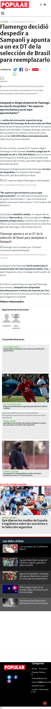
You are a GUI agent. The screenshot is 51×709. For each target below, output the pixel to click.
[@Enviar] (2, 79)
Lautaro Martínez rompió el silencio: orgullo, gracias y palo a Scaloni (33, 562)
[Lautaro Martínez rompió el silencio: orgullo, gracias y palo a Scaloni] (10, 562)
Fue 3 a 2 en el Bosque (12, 404)
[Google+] (27, 70)
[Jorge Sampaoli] (16, 318)
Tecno (41, 686)
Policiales (36, 678)
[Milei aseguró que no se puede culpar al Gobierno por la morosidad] (10, 589)
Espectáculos (37, 682)
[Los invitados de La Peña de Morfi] (10, 548)
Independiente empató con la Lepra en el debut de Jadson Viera (23, 350)
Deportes (43, 678)
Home (34, 669)
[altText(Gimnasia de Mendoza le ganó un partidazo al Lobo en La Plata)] (25, 375)
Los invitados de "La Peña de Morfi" (34, 547)
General (35, 686)
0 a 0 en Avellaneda (11, 347)
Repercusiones (9, 421)
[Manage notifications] (45, 703)
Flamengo (6, 326)
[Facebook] (21, 70)
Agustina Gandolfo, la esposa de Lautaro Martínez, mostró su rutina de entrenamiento (34, 576)
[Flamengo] (6, 318)
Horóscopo (44, 689)
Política (42, 672)
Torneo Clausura (10, 472)
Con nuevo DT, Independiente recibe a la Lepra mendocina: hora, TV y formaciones (22, 474)
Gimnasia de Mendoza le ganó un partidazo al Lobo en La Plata (25, 407)
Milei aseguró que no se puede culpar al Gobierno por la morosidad (34, 589)
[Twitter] (15, 71)
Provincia (43, 669)
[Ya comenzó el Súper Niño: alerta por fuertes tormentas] (10, 602)
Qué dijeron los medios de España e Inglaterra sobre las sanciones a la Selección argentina (24, 424)
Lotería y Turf (34, 690)
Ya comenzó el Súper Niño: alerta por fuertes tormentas (34, 602)
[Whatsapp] (14, 75)
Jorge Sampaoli (16, 327)
